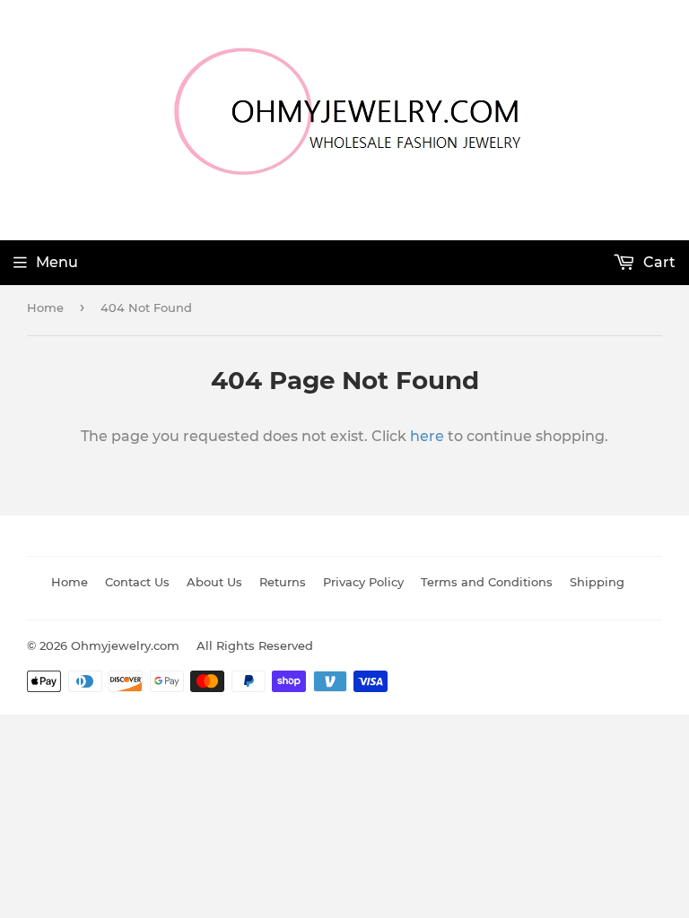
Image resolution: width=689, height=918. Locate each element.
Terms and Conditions (487, 582)
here (427, 436)
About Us (214, 582)
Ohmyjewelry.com (125, 645)
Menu (57, 262)
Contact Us (137, 582)
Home (45, 307)
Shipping (597, 582)
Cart (658, 262)
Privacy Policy (363, 582)
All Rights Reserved (254, 645)
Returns (282, 582)
